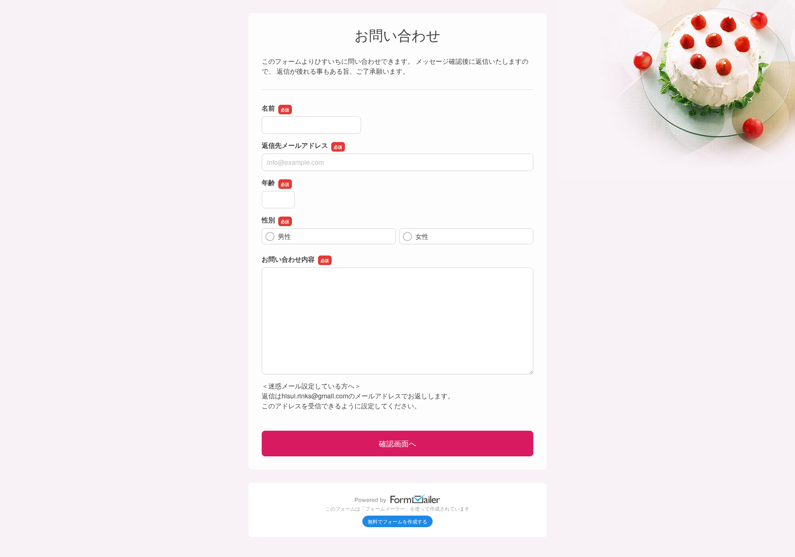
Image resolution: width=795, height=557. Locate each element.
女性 (422, 236)
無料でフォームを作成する (397, 521)
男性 (284, 236)
